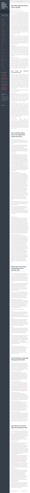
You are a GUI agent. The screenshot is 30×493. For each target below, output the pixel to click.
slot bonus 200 (19, 462)
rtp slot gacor (19, 341)
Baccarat (2, 21)
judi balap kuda (3, 33)
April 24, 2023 (13, 271)
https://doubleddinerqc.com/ (15, 120)
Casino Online (3, 24)
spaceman (2, 65)
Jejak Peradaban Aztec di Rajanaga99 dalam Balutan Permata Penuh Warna (4, 84)
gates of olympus (3, 30)
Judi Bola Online (3, 35)
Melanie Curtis (18, 271)
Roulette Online (3, 49)
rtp (15, 58)
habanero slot (13, 432)
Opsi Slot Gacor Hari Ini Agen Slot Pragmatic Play (19, 426)
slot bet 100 (2, 55)
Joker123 (2, 32)
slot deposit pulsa (15, 367)
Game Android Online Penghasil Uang (4, 5)
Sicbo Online (2, 52)
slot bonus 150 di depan (23, 388)
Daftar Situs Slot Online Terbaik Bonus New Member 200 (18, 268)
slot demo (2, 58)
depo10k (2, 27)
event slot (2, 29)
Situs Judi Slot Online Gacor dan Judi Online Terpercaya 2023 (18, 134)
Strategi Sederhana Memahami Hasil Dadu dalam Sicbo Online (4, 75)
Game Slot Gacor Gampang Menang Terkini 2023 (19, 359)
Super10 (2, 68)
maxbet (2, 46)
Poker (2, 47)
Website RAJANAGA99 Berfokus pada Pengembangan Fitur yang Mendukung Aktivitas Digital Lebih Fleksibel (4, 88)
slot (27, 273)
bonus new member (14, 13)
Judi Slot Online (3, 38)
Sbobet (2, 50)
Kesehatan (2, 41)
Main (2, 44)
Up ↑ (25, 491)
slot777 (2, 62)
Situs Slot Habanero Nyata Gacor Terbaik (19, 6)
